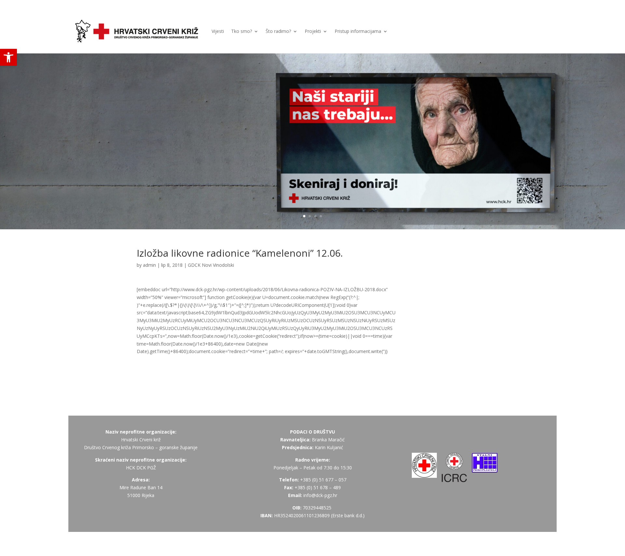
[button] (8, 57)
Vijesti (218, 31)
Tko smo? (241, 31)
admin (149, 265)
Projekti (313, 31)
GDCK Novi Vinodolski (211, 265)
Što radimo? (278, 31)
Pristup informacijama (358, 31)
